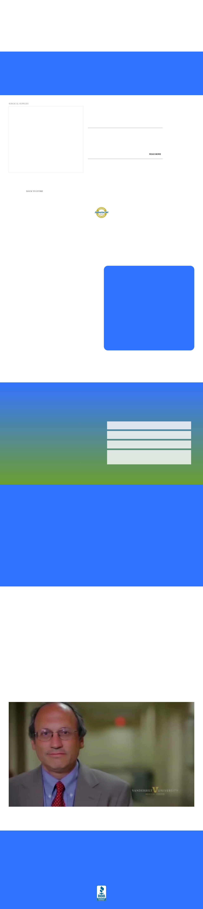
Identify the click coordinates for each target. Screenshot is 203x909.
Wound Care (144, 26)
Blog (70, 37)
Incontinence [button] (143, 16)
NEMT (130, 26)
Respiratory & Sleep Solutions (17, 21)
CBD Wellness (165, 21)
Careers (47, 37)
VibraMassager (10, 37)
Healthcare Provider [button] (13, 11)
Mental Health (35, 16)
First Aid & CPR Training (175, 32)
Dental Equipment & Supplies (170, 16)
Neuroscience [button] (164, 11)
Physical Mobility (129, 21)
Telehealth (82, 11)
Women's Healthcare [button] (39, 11)
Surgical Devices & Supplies (92, 26)
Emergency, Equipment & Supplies (58, 26)
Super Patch (154, 6)
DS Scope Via (116, 26)
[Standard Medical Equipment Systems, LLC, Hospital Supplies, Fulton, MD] (101, 893)
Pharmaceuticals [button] (81, 16)
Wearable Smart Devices (58, 16)
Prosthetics (139, 6)
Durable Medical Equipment (103, 21)
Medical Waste (105, 32)
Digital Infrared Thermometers (80, 32)
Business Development (14, 16)
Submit (119, 470)
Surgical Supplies (18, 103)
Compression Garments (118, 6)
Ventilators (159, 26)
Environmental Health (148, 32)
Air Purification (99, 11)
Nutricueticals (148, 21)
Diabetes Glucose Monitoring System (20, 26)
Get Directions (37, 870)
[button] (179, 42)
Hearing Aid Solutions (32, 32)
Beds (166, 6)
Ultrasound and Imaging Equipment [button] (113, 16)
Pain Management (77, 21)
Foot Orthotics (10, 32)
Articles (59, 37)
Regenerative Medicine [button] (89, 6)
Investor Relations (125, 32)
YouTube (81, 37)
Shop (71, 6)
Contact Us (95, 37)
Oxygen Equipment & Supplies (50, 21)
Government (184, 11)
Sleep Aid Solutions (178, 26)
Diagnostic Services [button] (141, 11)
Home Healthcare (64, 11)
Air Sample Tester (119, 11)
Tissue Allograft (54, 32)
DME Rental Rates (30, 37)
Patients (177, 6)
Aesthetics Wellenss (186, 21)
